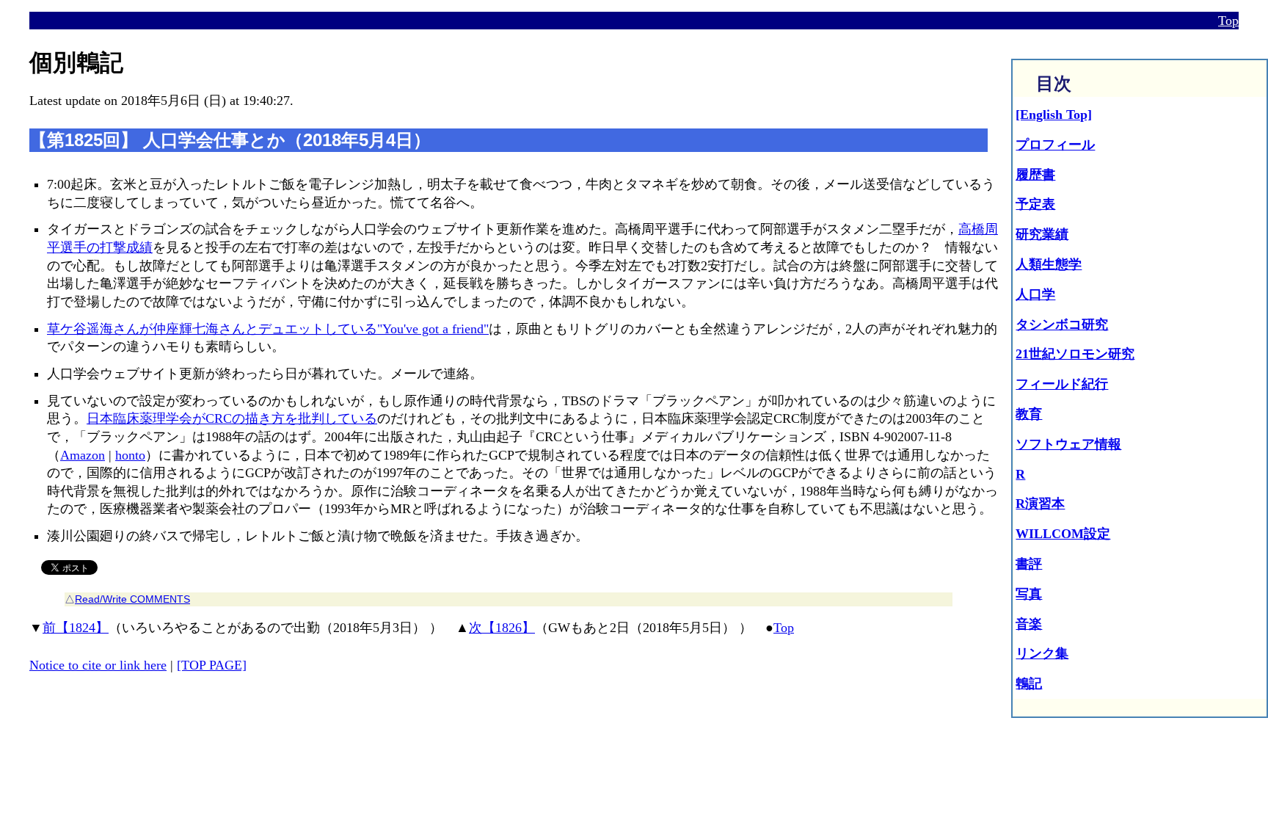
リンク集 (1042, 653)
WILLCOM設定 (1063, 533)
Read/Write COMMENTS (132, 599)
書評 (1029, 563)
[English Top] (1054, 114)
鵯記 (1029, 683)
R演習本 (1040, 503)
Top (1228, 20)
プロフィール (1055, 144)
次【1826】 (502, 627)
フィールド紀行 (1062, 384)
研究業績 (1042, 234)
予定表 (1035, 204)
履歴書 (1035, 174)
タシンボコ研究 (1062, 324)
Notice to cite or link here (98, 665)
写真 (1029, 594)
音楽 (1029, 624)
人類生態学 (1049, 264)
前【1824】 (76, 627)
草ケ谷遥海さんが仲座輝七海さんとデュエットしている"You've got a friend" (268, 329)
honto (130, 455)
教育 (1029, 414)
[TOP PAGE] (212, 665)
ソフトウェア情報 (1068, 444)
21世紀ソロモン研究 (1075, 353)
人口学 (1035, 294)
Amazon (82, 455)
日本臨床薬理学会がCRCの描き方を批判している (232, 418)
